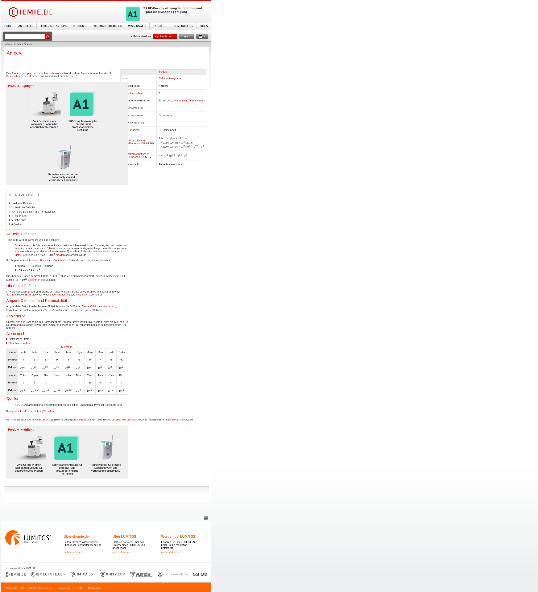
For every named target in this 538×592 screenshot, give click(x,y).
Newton (60, 255)
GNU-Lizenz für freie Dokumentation (123, 420)
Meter (52, 248)
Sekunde (11, 294)
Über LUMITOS (124, 536)
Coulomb (58, 260)
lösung (66, 294)
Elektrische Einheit (30, 411)
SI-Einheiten (132, 130)
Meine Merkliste (142, 36)
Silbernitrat (56, 294)
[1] (59, 275)
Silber (85, 294)
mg (79, 294)
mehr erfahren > (73, 552)
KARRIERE (159, 26)
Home (7, 44)
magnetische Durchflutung (189, 100)
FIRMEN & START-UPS (53, 26)
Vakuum (19, 248)
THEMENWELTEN (182, 26)
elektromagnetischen (137, 154)
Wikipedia (81, 420)
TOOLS (203, 26)
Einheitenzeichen (133, 93)
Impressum (64, 588)
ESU (182, 138)
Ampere (45, 420)
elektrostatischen (135, 140)
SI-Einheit (119, 322)
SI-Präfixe (66, 347)
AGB (79, 588)
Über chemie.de (76, 536)
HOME (8, 26)
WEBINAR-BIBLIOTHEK (108, 26)
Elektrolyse (31, 294)
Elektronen (34, 279)
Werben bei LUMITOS (178, 536)
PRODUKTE (80, 26)
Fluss (43, 260)
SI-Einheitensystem (170, 78)
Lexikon (17, 44)
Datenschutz (94, 588)
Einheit (163, 72)
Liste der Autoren (174, 420)
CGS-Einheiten (131, 143)
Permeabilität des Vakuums (97, 306)
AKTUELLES (25, 26)
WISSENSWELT (137, 26)
